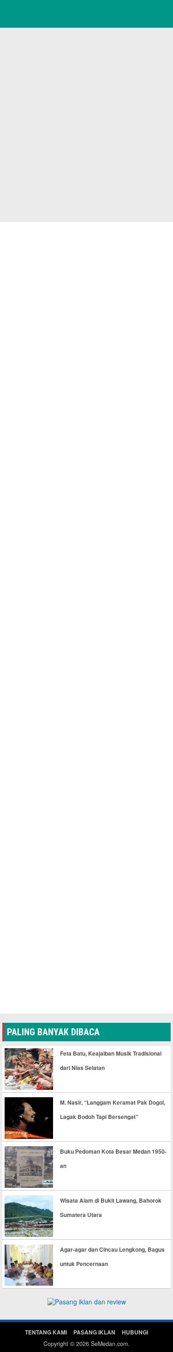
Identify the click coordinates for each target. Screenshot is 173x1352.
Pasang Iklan (94, 1332)
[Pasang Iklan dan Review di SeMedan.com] (87, 1303)
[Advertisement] (86, 123)
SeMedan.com (109, 1344)
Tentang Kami (46, 1332)
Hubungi (135, 1332)
